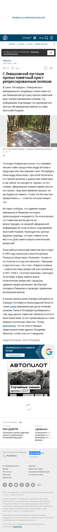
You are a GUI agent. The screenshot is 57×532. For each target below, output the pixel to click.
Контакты (7, 471)
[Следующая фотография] (54, 131)
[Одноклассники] (22, 485)
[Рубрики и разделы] (51, 38)
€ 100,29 (20, 44)
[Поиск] (47, 38)
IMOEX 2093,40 (41, 44)
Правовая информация (38, 471)
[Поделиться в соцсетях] (51, 68)
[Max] (33, 485)
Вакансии (7, 477)
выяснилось (9, 325)
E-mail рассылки (35, 474)
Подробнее (17, 526)
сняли (13, 306)
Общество (7, 60)
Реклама (7, 474)
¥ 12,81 (29, 44)
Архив (5, 469)
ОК (51, 52)
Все (20, 422)
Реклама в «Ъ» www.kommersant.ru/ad (28, 17)
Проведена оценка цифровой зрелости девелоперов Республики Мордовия (16, 435)
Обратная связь (35, 469)
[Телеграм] (5, 485)
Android (31, 466)
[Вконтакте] (10, 485)
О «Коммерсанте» (11, 466)
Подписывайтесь (15, 355)
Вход (41, 38)
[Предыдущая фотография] (3, 131)
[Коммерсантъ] (5, 37)
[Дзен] (16, 485)
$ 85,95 (12, 44)
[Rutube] (27, 485)
